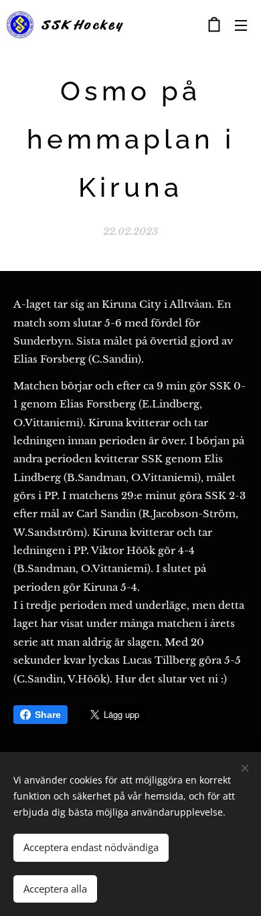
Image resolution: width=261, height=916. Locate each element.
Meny (241, 24)
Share (48, 714)
